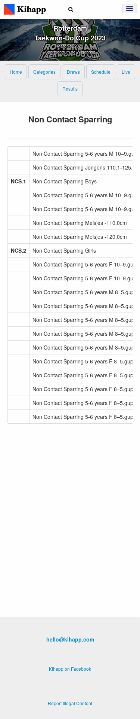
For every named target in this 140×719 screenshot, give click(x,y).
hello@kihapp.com (70, 639)
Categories (44, 71)
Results (70, 88)
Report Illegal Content (70, 703)
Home (16, 71)
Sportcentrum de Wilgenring (70, 52)
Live (126, 71)
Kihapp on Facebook (70, 668)
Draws (73, 71)
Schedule (101, 71)
